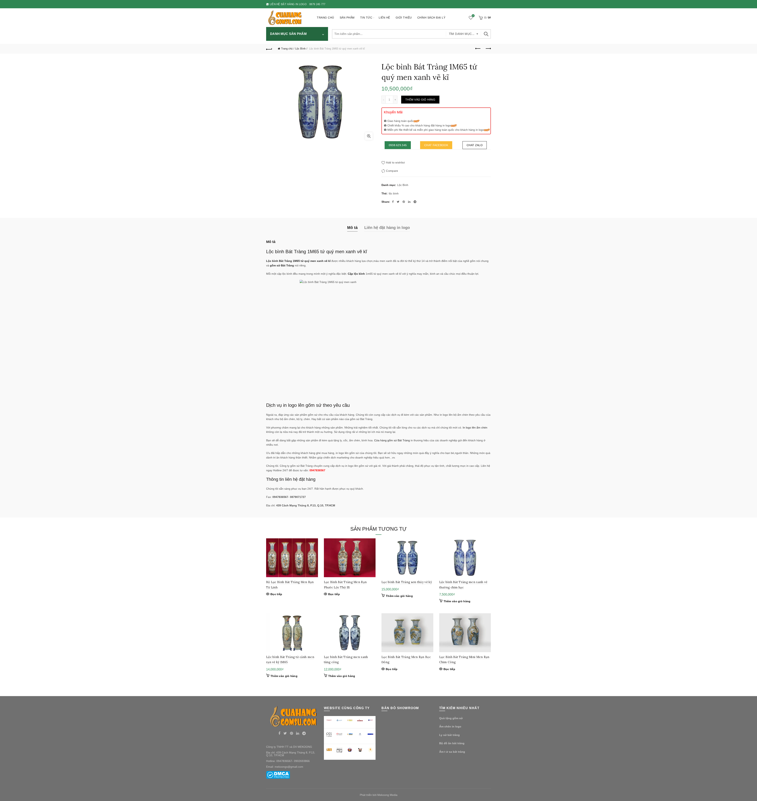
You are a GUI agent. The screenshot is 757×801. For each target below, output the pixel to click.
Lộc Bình (300, 48)
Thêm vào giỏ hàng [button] (399, 595)
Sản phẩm (347, 17)
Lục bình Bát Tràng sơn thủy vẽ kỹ (406, 582)
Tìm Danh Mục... (462, 33)
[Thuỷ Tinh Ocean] (339, 734)
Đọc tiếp (276, 594)
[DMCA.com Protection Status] (278, 774)
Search (486, 34)
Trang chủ (325, 17)
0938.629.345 (398, 145)
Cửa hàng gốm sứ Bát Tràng (392, 440)
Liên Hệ (384, 17)
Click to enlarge (369, 136)
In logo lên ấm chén (475, 427)
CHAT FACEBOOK (436, 145)
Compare (392, 171)
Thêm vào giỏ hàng (420, 99)
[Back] (269, 49)
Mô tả (352, 227)
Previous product (478, 49)
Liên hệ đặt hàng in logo (387, 227)
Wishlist (473, 16)
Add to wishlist (395, 162)
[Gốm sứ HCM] (350, 734)
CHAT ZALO (475, 145)
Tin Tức (366, 17)
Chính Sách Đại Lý (431, 17)
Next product (488, 49)
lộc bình (394, 193)
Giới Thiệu (404, 17)
